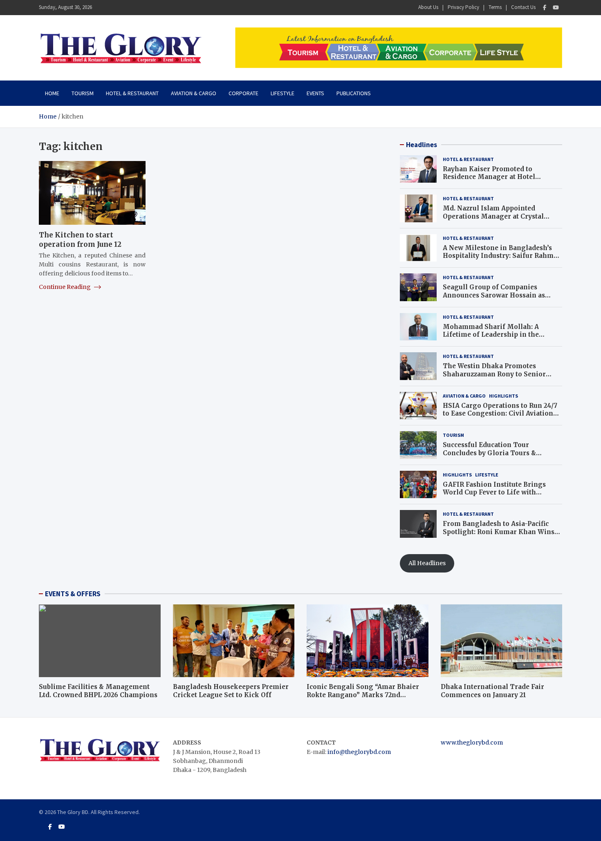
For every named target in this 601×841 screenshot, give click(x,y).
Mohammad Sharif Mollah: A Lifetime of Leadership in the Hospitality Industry (491, 335)
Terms (495, 7)
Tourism (83, 93)
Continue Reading (65, 287)
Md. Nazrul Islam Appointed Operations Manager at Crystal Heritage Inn (493, 216)
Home (52, 93)
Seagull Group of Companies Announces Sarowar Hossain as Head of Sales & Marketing (494, 295)
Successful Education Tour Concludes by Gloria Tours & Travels (489, 453)
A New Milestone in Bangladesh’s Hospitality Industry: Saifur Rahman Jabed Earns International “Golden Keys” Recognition (502, 260)
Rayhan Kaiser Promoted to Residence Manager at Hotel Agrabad (489, 177)
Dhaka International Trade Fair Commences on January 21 (492, 691)
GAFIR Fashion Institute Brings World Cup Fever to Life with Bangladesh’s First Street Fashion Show (497, 496)
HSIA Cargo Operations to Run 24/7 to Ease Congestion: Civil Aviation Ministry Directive (500, 413)
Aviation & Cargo (193, 93)
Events (315, 93)
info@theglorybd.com (359, 752)
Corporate (243, 93)
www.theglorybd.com (472, 742)
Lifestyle (282, 93)
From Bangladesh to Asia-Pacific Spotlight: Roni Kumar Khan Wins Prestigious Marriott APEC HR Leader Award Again (498, 536)
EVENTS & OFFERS (73, 593)
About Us (428, 7)
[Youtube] (555, 7)
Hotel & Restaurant (132, 93)
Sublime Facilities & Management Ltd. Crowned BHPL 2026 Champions (98, 691)
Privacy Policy (463, 7)
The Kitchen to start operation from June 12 (80, 239)
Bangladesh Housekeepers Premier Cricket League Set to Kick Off (231, 691)
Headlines (421, 144)
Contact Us (523, 7)
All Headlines (427, 563)
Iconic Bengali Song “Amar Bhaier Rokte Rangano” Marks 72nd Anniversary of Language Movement (367, 695)
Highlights (503, 396)
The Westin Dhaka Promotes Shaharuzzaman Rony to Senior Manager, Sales (494, 374)
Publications (353, 93)
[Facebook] (544, 7)
